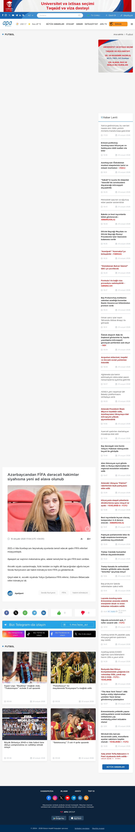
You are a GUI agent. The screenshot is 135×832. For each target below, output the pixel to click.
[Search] (79, 15)
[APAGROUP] (67, 812)
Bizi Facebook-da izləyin (62, 634)
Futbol (129, 34)
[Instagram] (6, 15)
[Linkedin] (20, 15)
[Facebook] (2, 15)
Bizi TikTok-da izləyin (39, 634)
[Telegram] (17, 15)
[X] (9, 15)
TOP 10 (91, 791)
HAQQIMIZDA (46, 791)
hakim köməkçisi (80, 593)
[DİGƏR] (131, 24)
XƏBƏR (79, 24)
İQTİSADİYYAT (91, 24)
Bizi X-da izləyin (85, 634)
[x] (61, 798)
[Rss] (23, 15)
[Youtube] (13, 15)
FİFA (64, 593)
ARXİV (78, 791)
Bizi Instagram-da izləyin (15, 634)
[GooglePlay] (58, 818)
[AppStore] (76, 818)
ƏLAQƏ (64, 791)
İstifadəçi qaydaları (82, 828)
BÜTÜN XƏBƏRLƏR (55, 24)
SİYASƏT (70, 24)
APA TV (103, 24)
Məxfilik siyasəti (98, 828)
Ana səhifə (118, 34)
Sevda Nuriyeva (48, 593)
